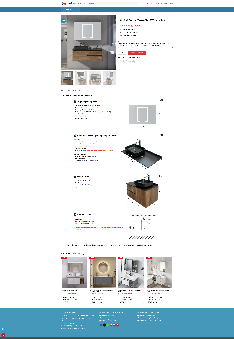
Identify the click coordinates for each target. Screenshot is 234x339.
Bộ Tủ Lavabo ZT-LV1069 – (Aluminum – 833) (130, 291)
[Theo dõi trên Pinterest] (110, 325)
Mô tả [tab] (63, 90)
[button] (171, 3)
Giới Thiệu (158, 3)
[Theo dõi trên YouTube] (117, 325)
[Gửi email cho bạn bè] (126, 61)
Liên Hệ (165, 3)
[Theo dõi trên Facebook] (100, 325)
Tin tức (150, 3)
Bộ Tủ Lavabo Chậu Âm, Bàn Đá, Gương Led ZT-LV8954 (101, 291)
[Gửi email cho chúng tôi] (104, 325)
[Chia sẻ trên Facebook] (120, 61)
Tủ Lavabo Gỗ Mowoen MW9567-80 (72, 290)
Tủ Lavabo (130, 17)
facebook (138, 245)
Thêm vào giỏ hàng (137, 52)
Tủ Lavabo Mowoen (141, 17)
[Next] (112, 42)
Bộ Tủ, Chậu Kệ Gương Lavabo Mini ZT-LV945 (158, 291)
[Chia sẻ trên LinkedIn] (133, 61)
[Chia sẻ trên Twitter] (123, 61)
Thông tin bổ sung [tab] (73, 90)
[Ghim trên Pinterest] (129, 61)
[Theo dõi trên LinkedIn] (114, 325)
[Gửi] (136, 3)
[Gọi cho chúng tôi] (107, 325)
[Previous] (64, 42)
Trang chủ (122, 17)
